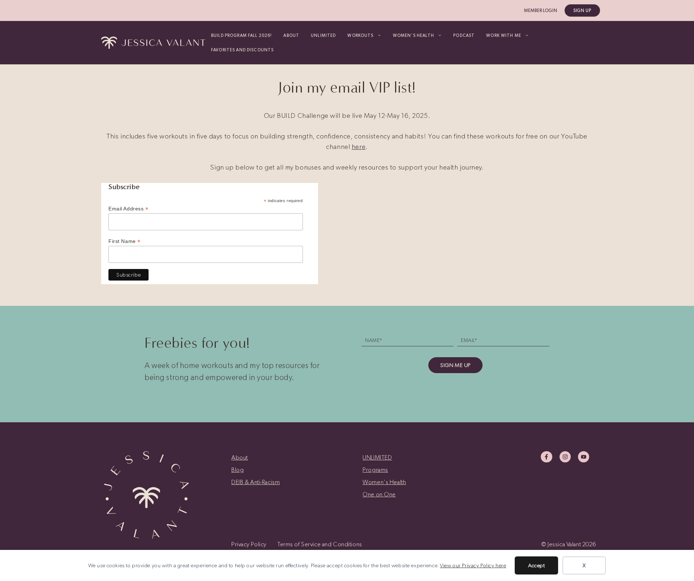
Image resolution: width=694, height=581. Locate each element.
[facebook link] (546, 456)
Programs (375, 469)
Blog (237, 469)
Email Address (128, 208)
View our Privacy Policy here (473, 565)
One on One (379, 494)
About (291, 35)
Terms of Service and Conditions (319, 544)
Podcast (464, 35)
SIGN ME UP (455, 365)
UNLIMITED (323, 35)
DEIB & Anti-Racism (255, 482)
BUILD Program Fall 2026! (241, 35)
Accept (536, 565)
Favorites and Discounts (242, 49)
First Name (124, 241)
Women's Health (384, 482)
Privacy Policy (248, 544)
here (358, 146)
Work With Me (503, 35)
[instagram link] (565, 456)
